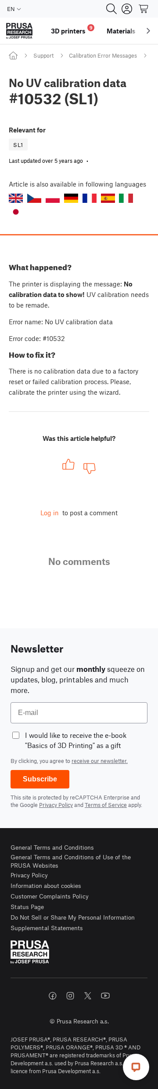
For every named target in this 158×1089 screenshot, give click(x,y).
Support (43, 55)
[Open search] (111, 8)
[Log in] (127, 8)
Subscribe (40, 779)
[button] (16, 198)
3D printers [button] (72, 30)
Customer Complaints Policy (50, 896)
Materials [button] (121, 31)
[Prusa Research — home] (19, 31)
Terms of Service (106, 804)
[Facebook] (53, 996)
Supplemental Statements (47, 927)
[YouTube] (105, 996)
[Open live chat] (136, 1067)
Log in (49, 513)
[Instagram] (70, 996)
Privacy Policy (56, 804)
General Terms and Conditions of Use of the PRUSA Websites (71, 861)
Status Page (27, 906)
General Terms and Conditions (52, 847)
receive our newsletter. (100, 760)
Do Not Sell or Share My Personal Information (73, 917)
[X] (88, 996)
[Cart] (144, 8)
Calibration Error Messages (103, 55)
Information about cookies (46, 885)
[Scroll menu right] (148, 31)
